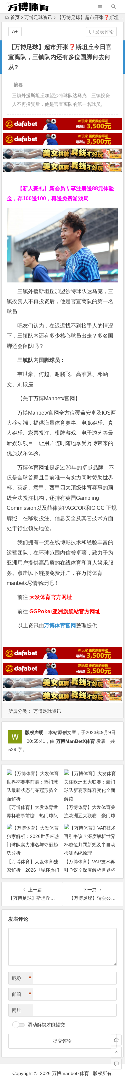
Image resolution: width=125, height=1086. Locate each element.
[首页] (116, 1040)
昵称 (21, 978)
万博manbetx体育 (70, 1073)
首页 (15, 17)
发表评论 (104, 31)
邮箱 (21, 994)
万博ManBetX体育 (75, 741)
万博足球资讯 (38, 17)
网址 (16, 1010)
